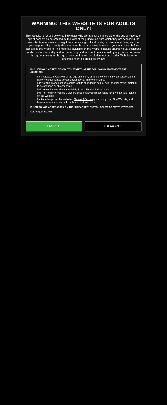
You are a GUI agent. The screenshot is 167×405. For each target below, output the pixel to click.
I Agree (53, 126)
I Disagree (113, 126)
